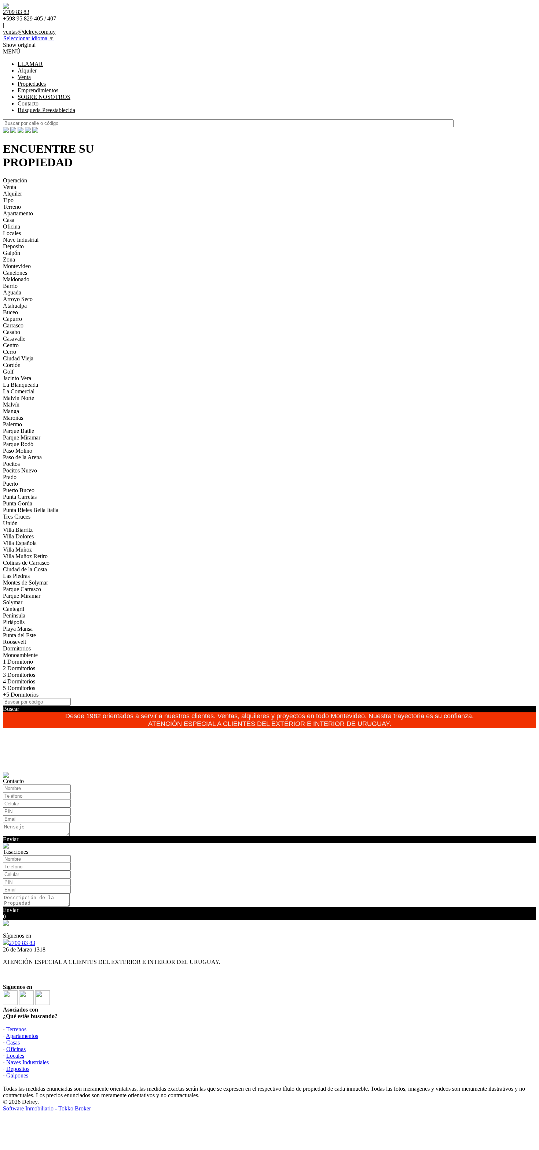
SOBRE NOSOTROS (44, 97)
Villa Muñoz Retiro (25, 556)
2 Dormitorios (19, 668)
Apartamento (18, 213)
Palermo (12, 424)
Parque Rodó (18, 444)
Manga (11, 411)
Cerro (9, 352)
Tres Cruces (16, 516)
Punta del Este (19, 635)
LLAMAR (30, 64)
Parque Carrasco (22, 589)
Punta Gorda (17, 503)
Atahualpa (15, 306)
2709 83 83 (22, 943)
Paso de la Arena (22, 457)
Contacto (28, 103)
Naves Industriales (27, 1062)
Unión (10, 523)
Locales (12, 233)
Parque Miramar (21, 437)
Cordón (12, 365)
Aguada (12, 292)
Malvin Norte (18, 398)
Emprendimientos (38, 90)
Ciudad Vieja (18, 358)
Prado (9, 477)
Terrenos (16, 1029)
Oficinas (16, 1049)
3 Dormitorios (19, 675)
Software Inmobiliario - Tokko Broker (47, 1108)
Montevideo (17, 266)
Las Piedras (16, 576)
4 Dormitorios (19, 681)
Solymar (12, 602)
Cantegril (13, 609)
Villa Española (20, 543)
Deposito (13, 246)
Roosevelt (14, 642)
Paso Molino (17, 451)
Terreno (12, 207)
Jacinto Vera (17, 378)
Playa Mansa (18, 629)
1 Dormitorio (18, 662)
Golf (8, 371)
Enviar (10, 839)
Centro (11, 345)
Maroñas (13, 418)
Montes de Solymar (25, 582)
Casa (8, 220)
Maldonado (16, 279)
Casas (13, 1042)
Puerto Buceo (18, 490)
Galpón (11, 253)
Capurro (12, 319)
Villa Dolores (18, 536)
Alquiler (27, 70)
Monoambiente (20, 655)
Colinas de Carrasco (26, 563)
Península (14, 615)
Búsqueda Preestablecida (46, 110)
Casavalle (14, 338)
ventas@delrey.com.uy (29, 32)
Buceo (10, 312)
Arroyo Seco (18, 299)
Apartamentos (22, 1036)
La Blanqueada (20, 385)
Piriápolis (14, 622)
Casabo (11, 332)
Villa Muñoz (17, 549)
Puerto (10, 484)
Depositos (17, 1069)
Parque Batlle (18, 431)
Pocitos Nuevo (20, 470)
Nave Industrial (20, 240)
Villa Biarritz (18, 530)
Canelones (15, 273)
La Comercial (18, 391)
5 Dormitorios (19, 688)
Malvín (11, 404)
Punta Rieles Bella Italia (30, 510)
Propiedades (32, 84)
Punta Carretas (20, 497)
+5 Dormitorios (20, 694)
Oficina (11, 226)
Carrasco (13, 325)
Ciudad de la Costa (25, 569)
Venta (24, 77)
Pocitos (11, 464)
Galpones (17, 1075)
